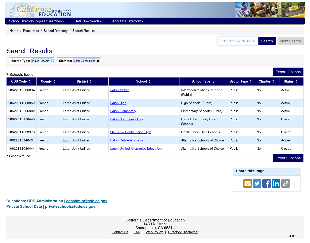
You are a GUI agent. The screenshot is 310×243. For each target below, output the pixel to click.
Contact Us (120, 231)
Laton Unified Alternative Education (136, 148)
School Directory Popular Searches (35, 21)
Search (267, 40)
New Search (290, 40)
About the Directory (126, 21)
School (141, 81)
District (82, 81)
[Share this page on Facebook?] (267, 183)
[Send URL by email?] (248, 183)
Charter (264, 81)
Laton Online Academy (127, 140)
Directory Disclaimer (183, 231)
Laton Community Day (126, 119)
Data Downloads (87, 21)
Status (289, 81)
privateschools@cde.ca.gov (70, 206)
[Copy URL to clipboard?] (285, 183)
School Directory (56, 30)
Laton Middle (119, 89)
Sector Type (239, 81)
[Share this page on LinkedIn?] (276, 183)
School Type (201, 81)
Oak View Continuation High (130, 131)
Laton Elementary (123, 110)
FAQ (137, 231)
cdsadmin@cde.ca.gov (86, 201)
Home (13, 30)
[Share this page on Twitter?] (257, 183)
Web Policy (154, 231)
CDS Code (19, 81)
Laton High (118, 102)
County (46, 81)
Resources (31, 30)
